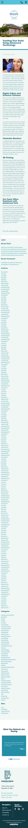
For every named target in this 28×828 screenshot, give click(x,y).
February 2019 (4, 445)
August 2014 (4, 549)
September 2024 (5, 316)
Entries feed (4, 709)
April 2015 (3, 534)
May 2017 (3, 486)
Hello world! (19, 262)
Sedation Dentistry (5, 688)
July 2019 (3, 436)
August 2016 (4, 503)
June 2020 (3, 414)
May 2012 (3, 601)
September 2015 (5, 524)
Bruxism (3, 619)
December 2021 (5, 380)
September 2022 (5, 362)
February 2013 (4, 584)
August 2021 (4, 387)
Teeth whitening (5, 692)
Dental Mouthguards (6, 646)
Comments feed (5, 711)
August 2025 (4, 295)
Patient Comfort (5, 675)
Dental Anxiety (5, 630)
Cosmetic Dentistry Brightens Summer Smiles (12, 255)
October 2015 (4, 522)
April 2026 (3, 279)
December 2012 (5, 588)
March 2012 (4, 605)
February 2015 (4, 538)
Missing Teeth (4, 663)
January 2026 (4, 285)
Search (3, 240)
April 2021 (3, 395)
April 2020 (3, 418)
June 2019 (3, 437)
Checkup (3, 622)
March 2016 (4, 513)
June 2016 (3, 507)
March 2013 (4, 582)
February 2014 (4, 561)
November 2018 (5, 451)
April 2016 (3, 511)
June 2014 (3, 553)
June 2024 (3, 322)
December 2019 (5, 426)
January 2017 (4, 493)
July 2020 (3, 412)
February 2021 (4, 399)
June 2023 (3, 345)
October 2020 (4, 407)
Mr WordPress (4, 264)
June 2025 (3, 299)
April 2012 (3, 603)
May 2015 (3, 532)
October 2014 (4, 545)
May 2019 (3, 439)
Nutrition (3, 665)
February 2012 (4, 607)
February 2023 (4, 353)
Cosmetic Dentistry (6, 628)
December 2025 (5, 287)
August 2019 (4, 434)
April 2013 (3, 580)
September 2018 (5, 455)
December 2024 (5, 310)
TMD (2, 694)
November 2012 (5, 590)
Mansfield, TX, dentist (8, 88)
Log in (2, 707)
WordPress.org (4, 713)
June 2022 (3, 368)
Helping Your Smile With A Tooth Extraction (12, 247)
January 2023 (4, 355)
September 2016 (5, 501)
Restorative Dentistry (6, 684)
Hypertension (4, 655)
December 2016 (5, 495)
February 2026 (4, 283)
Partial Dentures (5, 673)
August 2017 (4, 480)
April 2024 (3, 326)
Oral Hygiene (4, 671)
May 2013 (3, 578)
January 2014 (4, 563)
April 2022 (3, 372)
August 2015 (4, 526)
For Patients (5, 812)
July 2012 (3, 598)
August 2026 (4, 272)
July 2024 (3, 320)
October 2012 (4, 592)
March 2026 (4, 281)
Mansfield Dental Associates (8, 659)
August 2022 (4, 364)
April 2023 (3, 349)
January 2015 (4, 540)
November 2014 (5, 544)
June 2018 (3, 461)
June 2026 (3, 275)
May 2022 (3, 370)
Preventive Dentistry (6, 682)
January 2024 (4, 331)
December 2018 (5, 449)
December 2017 (5, 472)
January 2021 (4, 401)
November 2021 (5, 382)
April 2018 (3, 464)
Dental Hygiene (5, 642)
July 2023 (3, 343)
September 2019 (5, 432)
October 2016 (4, 499)
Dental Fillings (4, 638)
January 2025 (4, 308)
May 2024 (3, 324)
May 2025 (3, 300)
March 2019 (4, 443)
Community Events (6, 626)
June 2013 (3, 576)
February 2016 (4, 515)
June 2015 (3, 530)
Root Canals (4, 686)
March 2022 (4, 374)
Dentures (3, 648)
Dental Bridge (4, 632)
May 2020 (3, 416)
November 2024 (5, 312)
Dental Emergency (6, 636)
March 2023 (4, 351)
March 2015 (4, 536)
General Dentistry (13, 231)
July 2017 (3, 482)
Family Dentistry (5, 649)
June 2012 (3, 600)
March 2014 (4, 559)
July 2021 (3, 389)
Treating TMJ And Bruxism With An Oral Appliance (14, 253)
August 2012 (4, 596)
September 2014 (5, 547)
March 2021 (4, 397)
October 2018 (4, 453)
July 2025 (3, 297)
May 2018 (3, 463)
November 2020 (5, 405)
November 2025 (5, 289)
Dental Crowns (5, 634)
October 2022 (4, 360)
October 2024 (4, 314)
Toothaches (4, 696)
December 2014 (5, 542)
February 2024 (4, 329)
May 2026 (3, 277)
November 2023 (5, 335)
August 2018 (4, 457)
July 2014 (3, 551)
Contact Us (5, 815)
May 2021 (3, 393)
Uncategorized (5, 698)
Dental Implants (5, 644)
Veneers (3, 700)
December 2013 (5, 565)
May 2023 (3, 347)
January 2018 (4, 470)
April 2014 (3, 557)
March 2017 (4, 490)
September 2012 (5, 594)
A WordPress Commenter (7, 262)
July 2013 (3, 574)
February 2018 (4, 468)
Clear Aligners (4, 624)
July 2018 (3, 459)
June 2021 (3, 391)
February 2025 (4, 306)
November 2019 (5, 428)
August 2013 (4, 573)
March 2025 (4, 304)
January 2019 (4, 447)
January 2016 (4, 517)
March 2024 (4, 328)
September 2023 (5, 339)
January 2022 (4, 378)
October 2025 (4, 291)
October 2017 (4, 476)
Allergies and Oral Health (7, 615)
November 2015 (5, 520)
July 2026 (3, 273)
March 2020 (4, 420)
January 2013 (4, 586)
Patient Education (5, 676)
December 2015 (5, 518)
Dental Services (6, 810)
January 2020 (4, 424)
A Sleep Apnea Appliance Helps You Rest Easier (13, 251)
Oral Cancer (4, 669)
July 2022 (3, 366)
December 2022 (5, 356)
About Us (4, 808)
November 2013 (5, 567)
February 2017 (4, 491)
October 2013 (4, 569)
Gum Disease (4, 653)
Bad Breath (4, 617)
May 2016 (3, 509)
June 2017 (3, 484)
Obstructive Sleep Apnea (7, 667)
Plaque (3, 678)
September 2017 (5, 478)
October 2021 (4, 383)
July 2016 (3, 505)
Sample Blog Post (14, 264)
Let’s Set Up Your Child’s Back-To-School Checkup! (14, 249)
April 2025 (3, 302)
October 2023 (4, 337)
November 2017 (5, 474)
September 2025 (5, 293)
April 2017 (3, 488)
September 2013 (5, 571)
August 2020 (4, 410)
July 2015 (3, 528)
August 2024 (4, 318)
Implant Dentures (5, 657)
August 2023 (4, 341)
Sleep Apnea (4, 690)
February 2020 (4, 422)
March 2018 (4, 466)
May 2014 (3, 555)
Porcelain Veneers (5, 680)
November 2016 (5, 497)
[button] (9, 759)
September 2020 (5, 409)
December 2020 (5, 403)
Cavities (3, 620)
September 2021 (5, 385)
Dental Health (4, 640)
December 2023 (5, 333)
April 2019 (3, 441)
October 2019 (4, 430)
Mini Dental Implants (6, 661)
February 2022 (4, 376)
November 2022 (5, 358)
